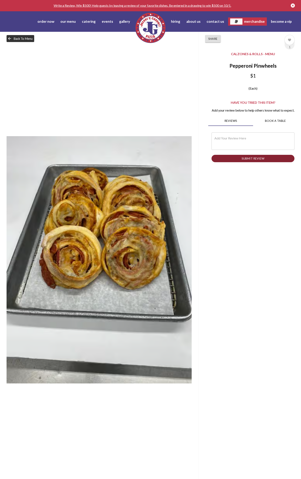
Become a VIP (281, 21)
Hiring (175, 21)
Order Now (45, 21)
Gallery (124, 21)
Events (107, 21)
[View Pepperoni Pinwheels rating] (289, 40)
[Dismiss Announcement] (293, 5)
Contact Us (215, 21)
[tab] (230, 121)
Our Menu (68, 21)
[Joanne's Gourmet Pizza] (150, 27)
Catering (89, 21)
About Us (193, 21)
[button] (20, 38)
